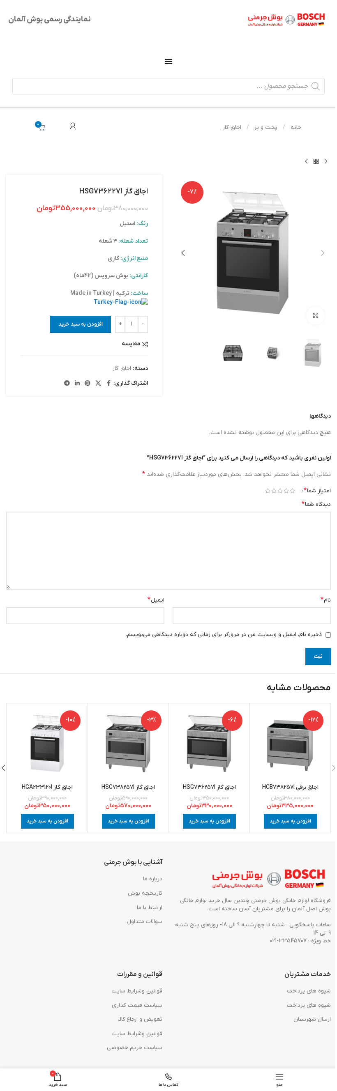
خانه (295, 127)
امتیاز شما (317, 490)
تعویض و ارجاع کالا (140, 1019)
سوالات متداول (144, 922)
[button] (322, 253)
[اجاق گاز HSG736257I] (209, 743)
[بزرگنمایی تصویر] (315, 315)
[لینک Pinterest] (87, 384)
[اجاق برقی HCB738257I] (290, 743)
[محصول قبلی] (326, 162)
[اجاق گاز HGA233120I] (47, 743)
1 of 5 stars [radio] (292, 491)
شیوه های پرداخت (309, 991)
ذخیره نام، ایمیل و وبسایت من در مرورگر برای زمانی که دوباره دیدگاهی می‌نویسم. (224, 635)
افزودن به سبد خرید (80, 324)
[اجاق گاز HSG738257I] (128, 743)
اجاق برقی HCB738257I (290, 787)
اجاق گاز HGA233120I (47, 787)
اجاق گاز (231, 127)
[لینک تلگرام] (67, 384)
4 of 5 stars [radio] (274, 491)
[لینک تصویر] (269, 879)
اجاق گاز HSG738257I (128, 787)
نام (326, 600)
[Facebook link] (108, 384)
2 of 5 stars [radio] (286, 491)
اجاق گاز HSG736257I (209, 787)
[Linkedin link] (77, 384)
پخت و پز (265, 127)
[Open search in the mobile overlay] (168, 86)
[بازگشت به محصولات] (316, 162)
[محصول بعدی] (306, 162)
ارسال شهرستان (312, 1019)
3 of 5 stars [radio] (280, 491)
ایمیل (156, 600)
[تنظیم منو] (168, 61)
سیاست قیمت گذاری (137, 1005)
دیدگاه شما (316, 504)
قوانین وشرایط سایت (136, 991)
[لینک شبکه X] (98, 384)
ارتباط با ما (149, 908)
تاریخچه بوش (145, 893)
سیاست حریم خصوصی (134, 1048)
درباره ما (152, 879)
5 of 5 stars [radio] (268, 491)
